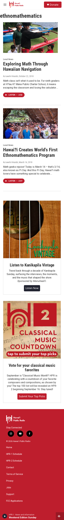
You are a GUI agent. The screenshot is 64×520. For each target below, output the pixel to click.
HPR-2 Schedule (14, 461)
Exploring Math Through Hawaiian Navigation (25, 66)
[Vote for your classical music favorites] (32, 330)
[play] (5, 516)
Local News (8, 59)
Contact (10, 467)
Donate (54, 4)
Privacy (9, 481)
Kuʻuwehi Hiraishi (10, 76)
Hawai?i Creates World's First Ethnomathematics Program (30, 152)
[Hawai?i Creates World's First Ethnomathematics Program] (30, 123)
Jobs (8, 487)
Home (9, 447)
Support (10, 494)
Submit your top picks (32, 396)
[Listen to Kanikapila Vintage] (32, 229)
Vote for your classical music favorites (32, 367)
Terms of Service (14, 474)
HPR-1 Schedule (14, 454)
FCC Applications (14, 501)
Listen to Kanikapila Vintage (32, 265)
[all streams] (60, 516)
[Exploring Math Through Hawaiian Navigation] (30, 37)
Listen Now (32, 288)
